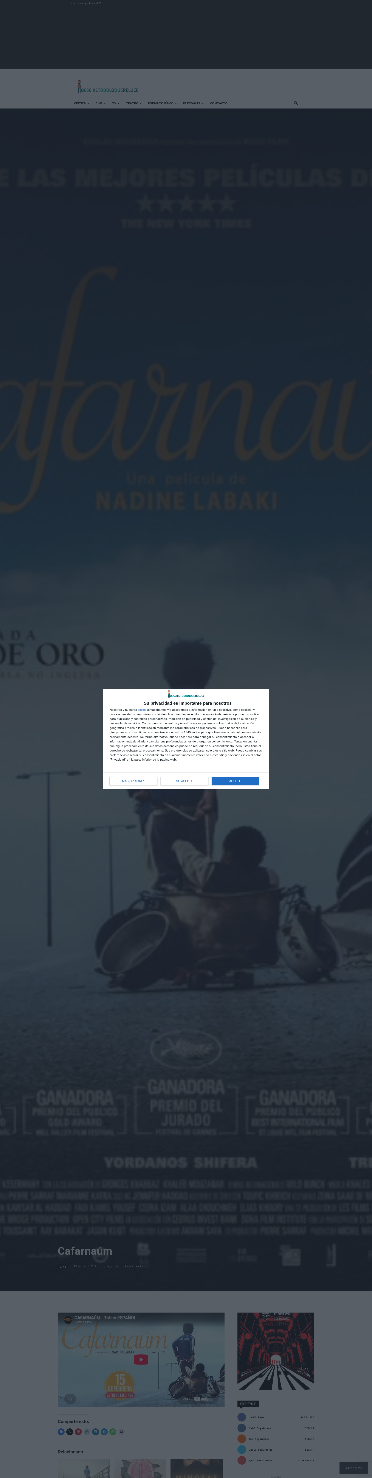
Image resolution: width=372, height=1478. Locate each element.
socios (142, 709)
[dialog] (186, 739)
